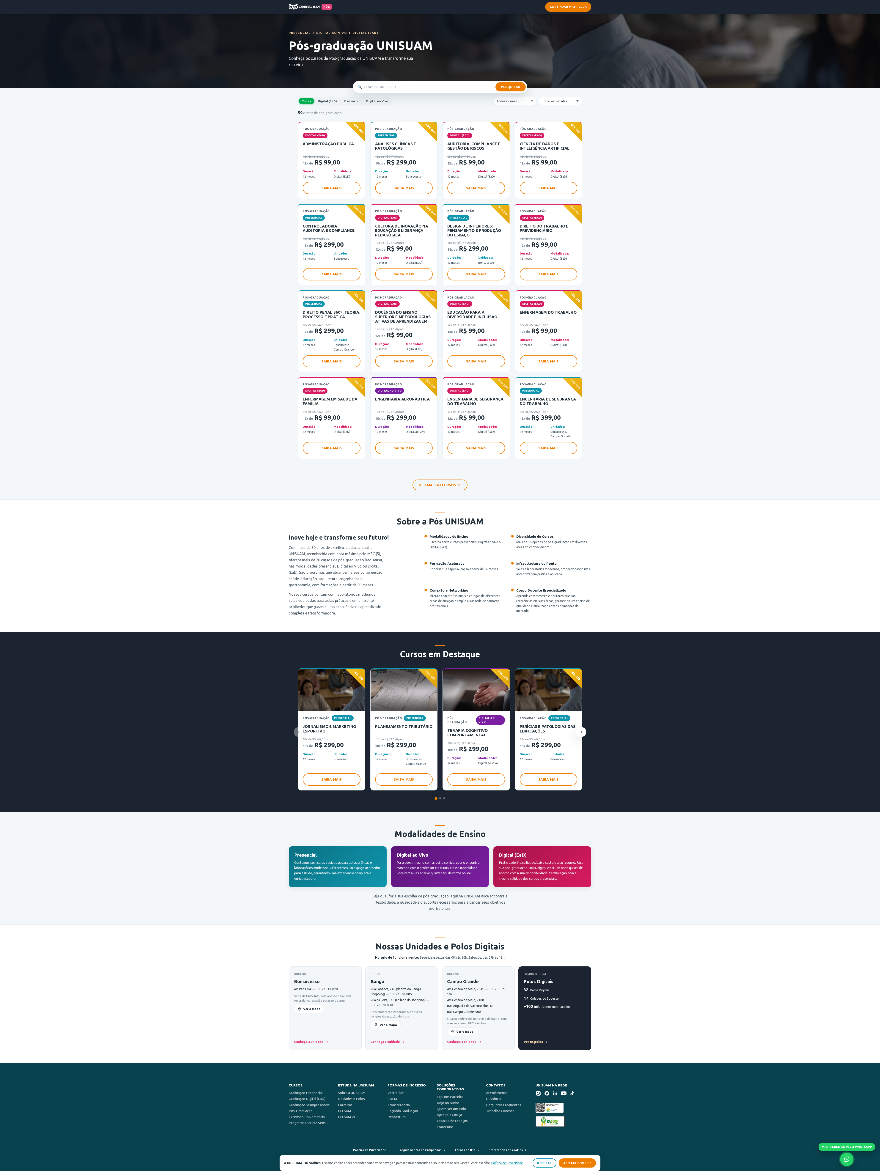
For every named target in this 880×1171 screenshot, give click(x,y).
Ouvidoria (493, 1099)
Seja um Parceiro (450, 1097)
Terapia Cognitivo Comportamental (467, 732)
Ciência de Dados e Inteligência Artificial (545, 146)
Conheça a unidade (311, 1042)
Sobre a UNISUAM (352, 1093)
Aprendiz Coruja (449, 1115)
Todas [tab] (306, 101)
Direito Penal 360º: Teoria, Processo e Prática (331, 314)
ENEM (392, 1099)
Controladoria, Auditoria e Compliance (329, 228)
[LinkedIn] (555, 1094)
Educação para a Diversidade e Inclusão (472, 314)
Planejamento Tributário (404, 726)
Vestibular (396, 1093)
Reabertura (397, 1117)
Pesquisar (510, 87)
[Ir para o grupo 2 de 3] (440, 798)
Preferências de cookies (506, 1150)
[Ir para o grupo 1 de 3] (435, 798)
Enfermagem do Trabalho (548, 312)
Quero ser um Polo (451, 1109)
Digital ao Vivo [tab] (377, 101)
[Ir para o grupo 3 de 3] (444, 798)
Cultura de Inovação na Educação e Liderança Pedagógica (401, 230)
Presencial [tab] (351, 101)
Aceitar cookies (577, 1163)
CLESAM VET (348, 1117)
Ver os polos (536, 1042)
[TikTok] (572, 1094)
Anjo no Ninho (448, 1103)
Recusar (544, 1163)
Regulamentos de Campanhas (420, 1150)
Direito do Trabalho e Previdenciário (544, 228)
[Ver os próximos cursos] (581, 732)
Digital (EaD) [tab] (327, 101)
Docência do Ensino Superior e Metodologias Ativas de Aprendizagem (403, 316)
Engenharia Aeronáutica (402, 399)
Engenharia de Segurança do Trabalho (475, 401)
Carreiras (345, 1105)
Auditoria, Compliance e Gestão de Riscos (473, 146)
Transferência (399, 1105)
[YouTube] (563, 1094)
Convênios (445, 1127)
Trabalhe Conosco (500, 1111)
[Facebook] (547, 1094)
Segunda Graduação (403, 1111)
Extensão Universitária (307, 1117)
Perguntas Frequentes (503, 1105)
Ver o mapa (311, 1009)
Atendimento (496, 1093)
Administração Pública (328, 144)
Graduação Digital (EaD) (307, 1099)
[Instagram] (538, 1094)
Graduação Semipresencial (309, 1105)
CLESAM (344, 1111)
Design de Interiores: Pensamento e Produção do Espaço (474, 230)
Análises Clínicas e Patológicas (395, 146)
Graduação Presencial (306, 1093)
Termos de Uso (465, 1150)
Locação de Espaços (452, 1121)
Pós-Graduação (301, 1111)
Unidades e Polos (351, 1099)
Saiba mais (331, 188)
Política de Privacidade (507, 1163)
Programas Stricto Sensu (308, 1123)
